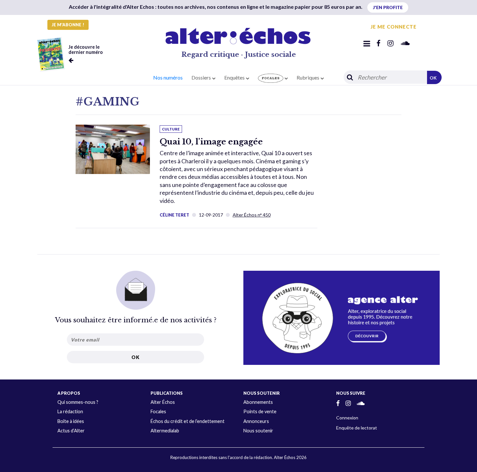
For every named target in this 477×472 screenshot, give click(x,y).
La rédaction (70, 411)
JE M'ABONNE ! (68, 24)
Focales (158, 411)
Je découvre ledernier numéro (85, 49)
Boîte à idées (70, 421)
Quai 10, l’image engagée (211, 141)
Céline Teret (174, 214)
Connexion (347, 417)
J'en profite (388, 7)
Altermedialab (165, 430)
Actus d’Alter (71, 430)
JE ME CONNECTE (394, 27)
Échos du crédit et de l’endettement (188, 421)
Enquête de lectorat (356, 427)
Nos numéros (168, 77)
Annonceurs (256, 421)
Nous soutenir (258, 430)
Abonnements (258, 402)
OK (433, 78)
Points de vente (259, 411)
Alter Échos (163, 402)
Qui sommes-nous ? (77, 402)
